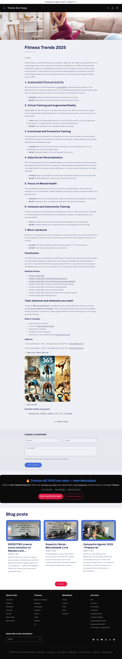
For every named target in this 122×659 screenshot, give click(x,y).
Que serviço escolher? (98, 624)
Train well (9, 610)
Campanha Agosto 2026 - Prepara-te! (98, 546)
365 (92, 600)
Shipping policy (73, 652)
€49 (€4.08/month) (76, 344)
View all (61, 584)
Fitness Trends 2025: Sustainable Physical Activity (48, 278)
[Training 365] (47, 401)
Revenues (37, 603)
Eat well (8, 614)
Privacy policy (51, 652)
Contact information (85, 652)
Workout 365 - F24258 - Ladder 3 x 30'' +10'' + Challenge (50, 413)
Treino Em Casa (18, 652)
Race (64, 607)
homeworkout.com (62, 335)
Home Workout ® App (45, 326)
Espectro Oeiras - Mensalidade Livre (57, 546)
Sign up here (32, 404)
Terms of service (62, 652)
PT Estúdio (94, 610)
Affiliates (9, 603)
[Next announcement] (118, 2)
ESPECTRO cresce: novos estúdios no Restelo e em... (20, 547)
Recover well (10, 617)
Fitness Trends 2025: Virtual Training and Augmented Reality (52, 281)
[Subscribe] (39, 639)
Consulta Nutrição (97, 617)
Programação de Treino (98, 620)
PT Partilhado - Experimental (100, 627)
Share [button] (29, 58)
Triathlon (65, 614)
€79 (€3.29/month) (76, 348)
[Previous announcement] (4, 2)
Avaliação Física (96, 614)
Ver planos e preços (74, 496)
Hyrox (64, 610)
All (35, 624)
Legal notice (96, 652)
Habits (36, 617)
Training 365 (45, 409)
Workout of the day (40, 600)
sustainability (61, 87)
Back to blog (62, 421)
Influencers (10, 607)
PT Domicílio (95, 607)
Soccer (64, 600)
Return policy (10, 620)
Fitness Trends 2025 (36, 276)
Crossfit (65, 603)
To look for (9, 600)
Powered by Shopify (29, 652)
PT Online (94, 603)
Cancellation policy (107, 652)
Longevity (37, 610)
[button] (4, 8)
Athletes (37, 620)
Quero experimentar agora (50, 496)
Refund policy (41, 652)
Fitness (36, 614)
